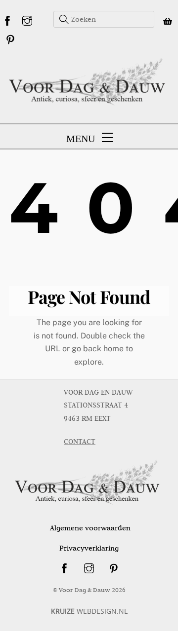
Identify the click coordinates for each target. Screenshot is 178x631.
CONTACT (79, 441)
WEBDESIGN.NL (89, 611)
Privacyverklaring (89, 548)
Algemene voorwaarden (90, 527)
